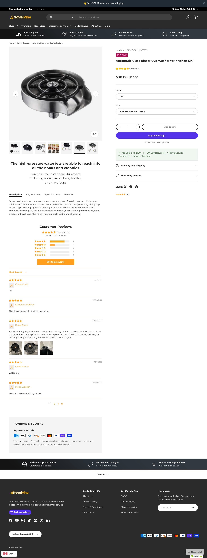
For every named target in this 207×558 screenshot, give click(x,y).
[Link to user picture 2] (31, 348)
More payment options (157, 142)
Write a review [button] (55, 262)
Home (11, 43)
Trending (26, 26)
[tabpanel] (55, 208)
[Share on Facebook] (131, 187)
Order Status (81, 26)
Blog (107, 26)
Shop (12, 26)
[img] (15, 280)
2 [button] (54, 403)
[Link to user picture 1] (16, 348)
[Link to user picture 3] (46, 348)
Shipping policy (129, 507)
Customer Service (58, 26)
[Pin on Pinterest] (136, 187)
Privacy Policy (90, 501)
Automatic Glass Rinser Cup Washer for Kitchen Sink (47, 43)
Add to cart (170, 127)
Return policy (128, 501)
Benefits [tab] (68, 194)
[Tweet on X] (125, 187)
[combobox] (109, 17)
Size (118, 105)
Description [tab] (15, 194)
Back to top (103, 474)
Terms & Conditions (93, 507)
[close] (203, 3)
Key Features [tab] (33, 194)
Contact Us (88, 512)
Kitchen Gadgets (22, 43)
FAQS (124, 496)
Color (118, 90)
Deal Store (39, 26)
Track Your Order (130, 512)
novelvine (120, 50)
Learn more (39, 9)
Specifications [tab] (52, 194)
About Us (97, 26)
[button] (196, 17)
